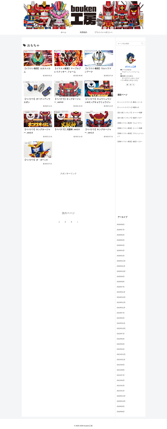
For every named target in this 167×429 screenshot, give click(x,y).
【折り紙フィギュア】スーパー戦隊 (129, 112)
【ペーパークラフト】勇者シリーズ (129, 102)
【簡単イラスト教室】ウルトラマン (129, 123)
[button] (142, 43)
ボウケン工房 (130, 67)
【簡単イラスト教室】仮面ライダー (129, 141)
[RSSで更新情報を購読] (133, 84)
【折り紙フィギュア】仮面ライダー (129, 118)
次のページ (68, 213)
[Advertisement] (68, 191)
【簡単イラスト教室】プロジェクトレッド (130, 134)
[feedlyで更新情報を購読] (130, 84)
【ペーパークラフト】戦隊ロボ (128, 107)
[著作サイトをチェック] (127, 84)
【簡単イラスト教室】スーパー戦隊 (129, 128)
